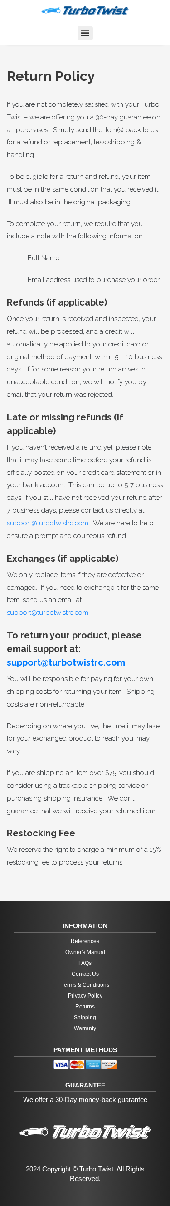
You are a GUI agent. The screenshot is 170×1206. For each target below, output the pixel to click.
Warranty (85, 1028)
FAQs (85, 963)
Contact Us (85, 974)
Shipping (85, 1017)
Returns (85, 1006)
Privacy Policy (85, 996)
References (85, 941)
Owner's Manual (85, 952)
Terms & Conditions (85, 985)
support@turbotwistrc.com (47, 523)
